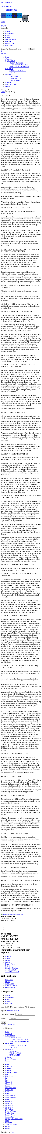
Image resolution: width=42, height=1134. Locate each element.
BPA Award (9, 1076)
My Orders (9, 1109)
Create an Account (12, 1010)
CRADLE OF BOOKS (17, 1045)
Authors (8, 1057)
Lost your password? (8, 1024)
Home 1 (8, 1099)
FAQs (7, 1093)
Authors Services (11, 1072)
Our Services (9, 1113)
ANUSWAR (13, 1051)
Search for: (4, 49)
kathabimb (8, 1101)
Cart (6, 1078)
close (12, 1132)
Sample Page (9, 1117)
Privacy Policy (10, 1115)
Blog (7, 1074)
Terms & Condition (11, 1124)
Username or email (8, 1014)
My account (9, 1105)
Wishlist (8, 1126)
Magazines (8, 1049)
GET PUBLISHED (16, 1038)
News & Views (10, 1059)
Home (3, 92)
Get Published (10, 1036)
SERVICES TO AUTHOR (18, 1039)
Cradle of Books (10, 1088)
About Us (8, 1034)
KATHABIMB (14, 1055)
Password (5, 1018)
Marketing (8, 1103)
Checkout (8, 1082)
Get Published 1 (10, 1097)
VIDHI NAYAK (15, 1053)
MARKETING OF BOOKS (19, 1041)
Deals (7, 1092)
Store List (8, 1123)
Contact (7, 1061)
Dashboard (9, 1090)
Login (3, 1022)
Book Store (9, 1043)
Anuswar (8, 1068)
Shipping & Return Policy (14, 1119)
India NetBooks (6, 3)
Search (32, 49)
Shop (7, 1121)
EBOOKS (13, 1047)
